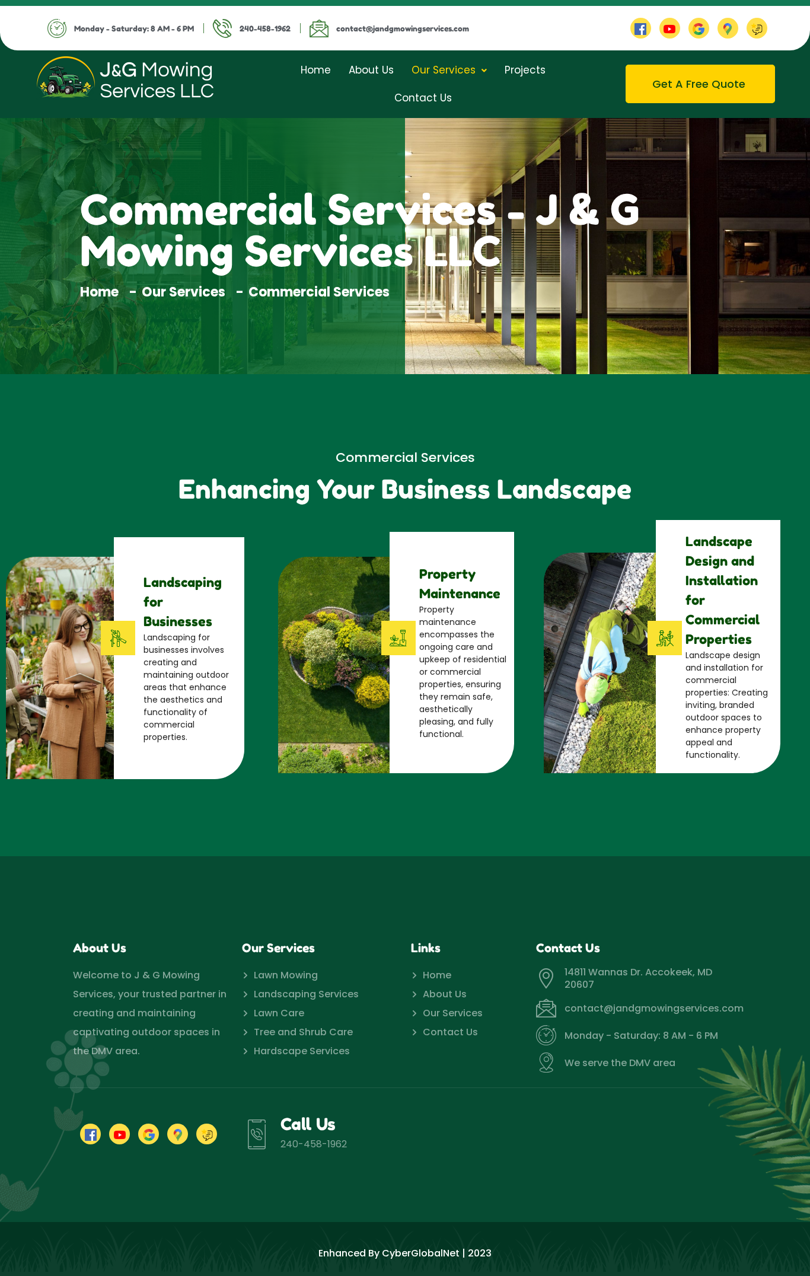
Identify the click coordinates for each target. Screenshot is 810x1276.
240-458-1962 (313, 1144)
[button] (449, 70)
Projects (525, 70)
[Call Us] (257, 1134)
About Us (371, 70)
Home (316, 70)
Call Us (308, 1124)
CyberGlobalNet (421, 1253)
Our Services (444, 70)
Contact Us (423, 98)
